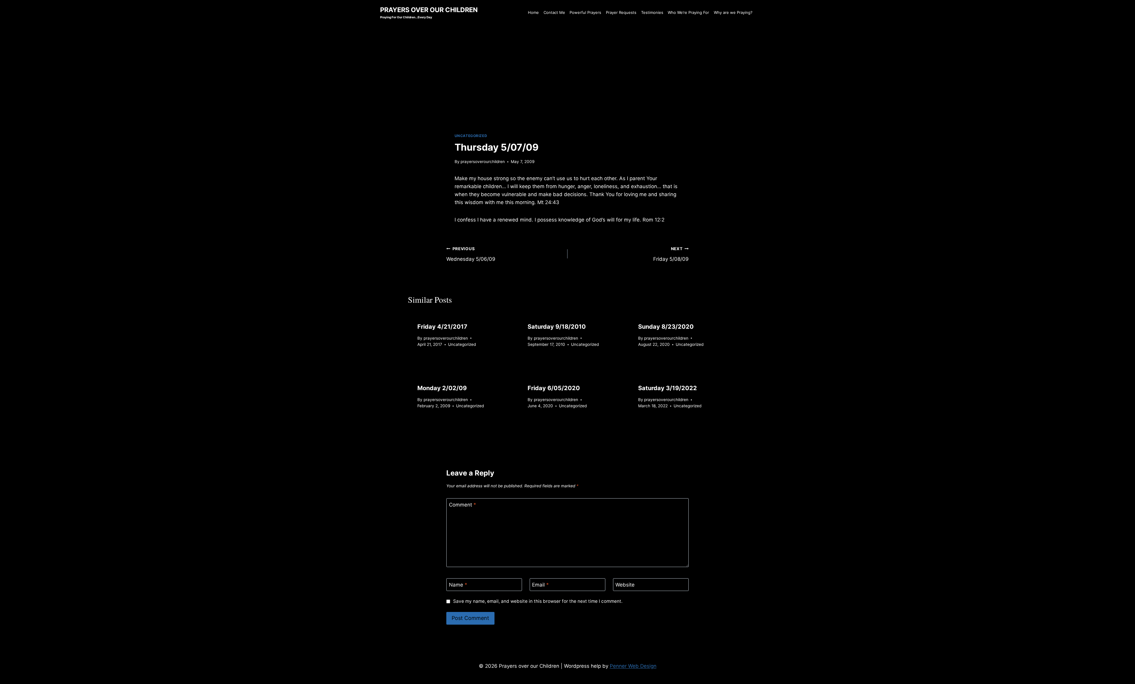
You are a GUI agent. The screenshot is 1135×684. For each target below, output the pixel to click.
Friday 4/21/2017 (442, 326)
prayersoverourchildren (483, 161)
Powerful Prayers (585, 12)
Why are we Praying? (733, 12)
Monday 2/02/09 (442, 388)
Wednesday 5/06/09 (470, 254)
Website (625, 585)
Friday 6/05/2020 (554, 388)
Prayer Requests (621, 12)
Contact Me (554, 12)
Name (458, 585)
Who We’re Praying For (688, 12)
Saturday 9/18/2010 (557, 326)
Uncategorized (471, 135)
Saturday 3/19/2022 (667, 388)
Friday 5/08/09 (671, 254)
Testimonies (652, 12)
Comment (462, 505)
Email (540, 585)
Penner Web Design (633, 666)
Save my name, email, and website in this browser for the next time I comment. (537, 601)
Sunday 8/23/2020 (666, 326)
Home (533, 12)
